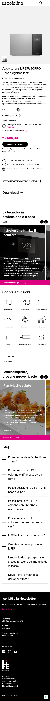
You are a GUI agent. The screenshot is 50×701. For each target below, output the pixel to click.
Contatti (5, 626)
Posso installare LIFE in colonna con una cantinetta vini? (25, 522)
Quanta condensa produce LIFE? (25, 546)
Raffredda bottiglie (25, 344)
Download (10, 192)
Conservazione (8, 327)
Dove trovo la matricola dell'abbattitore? (23, 577)
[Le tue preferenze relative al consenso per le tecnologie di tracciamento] (46, 697)
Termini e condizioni (10, 633)
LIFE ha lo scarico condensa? (26, 535)
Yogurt (8, 344)
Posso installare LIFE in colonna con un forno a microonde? (23, 505)
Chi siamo (6, 628)
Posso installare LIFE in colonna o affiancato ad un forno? (25, 474)
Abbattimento (8, 309)
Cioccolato (41, 327)
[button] (40, 2)
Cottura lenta (8, 361)
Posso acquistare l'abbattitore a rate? (27, 459)
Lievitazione (25, 327)
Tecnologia (6, 619)
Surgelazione (25, 309)
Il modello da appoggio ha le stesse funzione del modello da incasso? (27, 562)
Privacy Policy (7, 635)
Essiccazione (42, 344)
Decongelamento (42, 309)
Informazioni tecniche (19, 181)
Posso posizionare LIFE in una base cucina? (27, 490)
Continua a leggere (11, 431)
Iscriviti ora (7, 609)
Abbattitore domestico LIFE (12, 621)
